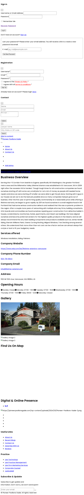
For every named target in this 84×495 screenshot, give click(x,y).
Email (3, 75)
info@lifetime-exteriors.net (12, 269)
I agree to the (16, 81)
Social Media (26, 172)
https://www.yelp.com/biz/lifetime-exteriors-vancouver (24, 248)
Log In (3, 30)
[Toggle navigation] (1, 142)
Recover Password (8, 26)
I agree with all (17, 84)
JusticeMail (9, 471)
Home (7, 146)
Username (5, 71)
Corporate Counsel (12, 468)
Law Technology (11, 459)
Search (4, 133)
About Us (8, 149)
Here (34, 92)
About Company (7, 172)
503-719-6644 (6, 259)
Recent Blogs (10, 440)
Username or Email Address (12, 13)
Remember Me (9, 21)
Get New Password (9, 54)
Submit (4, 121)
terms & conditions (23, 84)
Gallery (17, 172)
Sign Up (23, 35)
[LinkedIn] (6, 406)
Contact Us (9, 152)
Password (5, 16)
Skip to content (7, 136)
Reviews (8, 449)
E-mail (5, 49)
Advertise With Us (12, 446)
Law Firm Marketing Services (16, 465)
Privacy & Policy (21, 81)
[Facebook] (7, 406)
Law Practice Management (16, 462)
